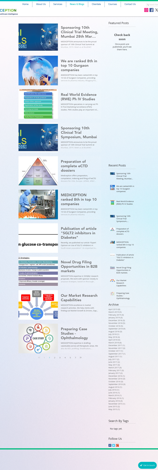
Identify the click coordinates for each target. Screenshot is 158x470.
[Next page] (75, 357)
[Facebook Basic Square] (110, 445)
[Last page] (80, 357)
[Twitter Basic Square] (113, 445)
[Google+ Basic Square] (117, 445)
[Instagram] (146, 10)
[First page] (39, 357)
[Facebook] (151, 10)
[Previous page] (44, 357)
